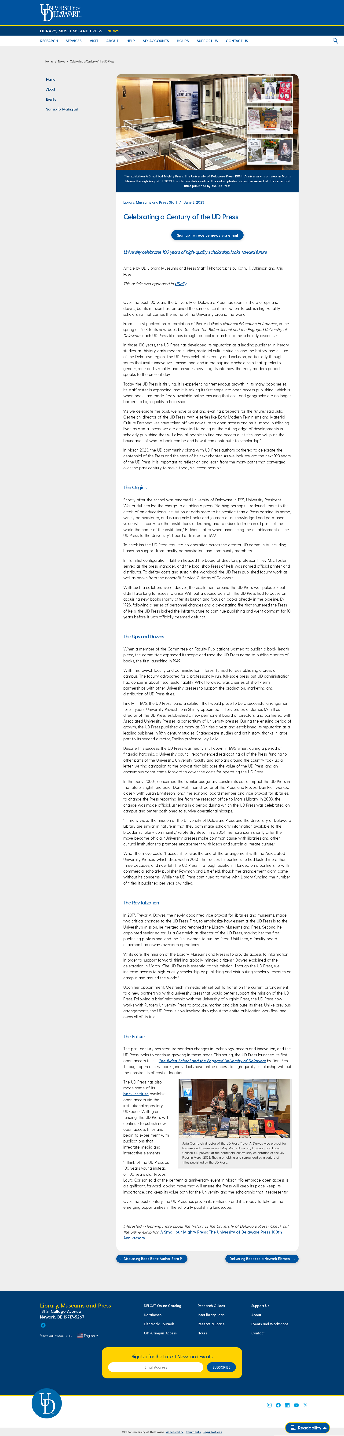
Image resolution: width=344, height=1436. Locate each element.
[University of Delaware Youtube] (296, 1405)
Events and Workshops (269, 1324)
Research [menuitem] (49, 40)
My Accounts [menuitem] (156, 40)
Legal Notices (212, 1431)
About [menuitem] (112, 40)
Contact (258, 1333)
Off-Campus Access (160, 1333)
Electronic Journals (159, 1324)
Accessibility (174, 1431)
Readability (309, 1427)
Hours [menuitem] (183, 40)
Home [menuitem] (50, 79)
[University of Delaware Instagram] (269, 1405)
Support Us (260, 1306)
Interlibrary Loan (211, 1315)
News (113, 31)
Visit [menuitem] (94, 40)
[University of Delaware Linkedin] (287, 1405)
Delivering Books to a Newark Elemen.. (261, 1258)
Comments (193, 1431)
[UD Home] (60, 12)
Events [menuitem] (51, 99)
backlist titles (136, 1093)
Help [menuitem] (131, 40)
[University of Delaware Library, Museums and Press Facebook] (43, 1325)
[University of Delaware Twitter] (305, 1405)
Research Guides (211, 1306)
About (256, 1315)
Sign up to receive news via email (207, 235)
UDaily (180, 283)
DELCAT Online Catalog (162, 1306)
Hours (202, 1333)
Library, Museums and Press (71, 31)
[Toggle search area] (335, 41)
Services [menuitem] (74, 40)
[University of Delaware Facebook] (278, 1405)
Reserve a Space (211, 1324)
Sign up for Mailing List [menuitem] (62, 109)
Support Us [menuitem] (207, 40)
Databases (152, 1315)
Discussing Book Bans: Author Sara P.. (153, 1258)
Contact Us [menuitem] (237, 40)
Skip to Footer (9, 1)
